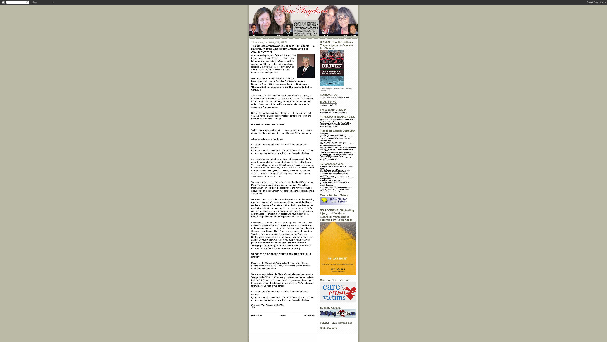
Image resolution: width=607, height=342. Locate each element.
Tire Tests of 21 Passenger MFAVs (333, 172)
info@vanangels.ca (344, 97)
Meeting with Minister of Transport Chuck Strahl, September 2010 (335, 158)
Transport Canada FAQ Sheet (331, 180)
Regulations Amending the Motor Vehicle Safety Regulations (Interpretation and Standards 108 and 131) (335, 124)
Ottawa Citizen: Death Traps (330, 191)
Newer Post (256, 315)
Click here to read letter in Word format (271, 61)
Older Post (309, 315)
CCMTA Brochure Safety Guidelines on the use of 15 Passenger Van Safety (338, 144)
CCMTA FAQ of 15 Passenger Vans (333, 142)
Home (283, 315)
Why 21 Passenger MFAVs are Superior (335, 170)
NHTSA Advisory (326, 186)
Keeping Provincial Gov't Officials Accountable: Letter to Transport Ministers (336, 136)
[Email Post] (283, 307)
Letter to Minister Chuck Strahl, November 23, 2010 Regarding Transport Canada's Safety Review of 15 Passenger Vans (337, 154)
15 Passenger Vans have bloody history (334, 172)
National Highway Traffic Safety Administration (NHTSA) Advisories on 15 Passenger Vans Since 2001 (338, 149)
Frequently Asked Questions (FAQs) (333, 112)
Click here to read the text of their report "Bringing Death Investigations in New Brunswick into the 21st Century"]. (281, 87)
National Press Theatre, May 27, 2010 (334, 189)
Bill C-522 (323, 175)
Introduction (324, 133)
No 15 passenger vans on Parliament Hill (336, 187)
